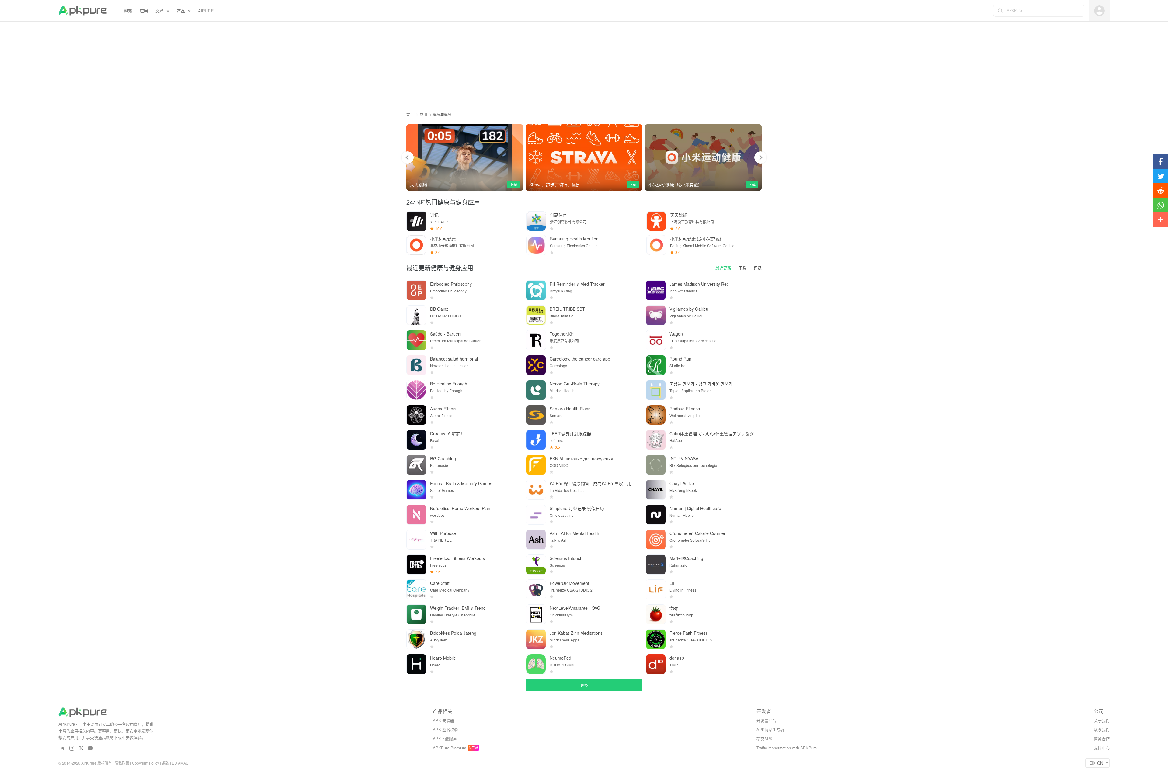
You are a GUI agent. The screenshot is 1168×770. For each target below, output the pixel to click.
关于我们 (1102, 720)
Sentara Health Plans (570, 409)
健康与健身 (442, 114)
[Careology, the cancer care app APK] (536, 365)
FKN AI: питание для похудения (581, 458)
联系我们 (1102, 729)
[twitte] (81, 748)
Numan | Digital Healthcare (695, 508)
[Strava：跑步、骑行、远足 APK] (464, 157)
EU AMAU (180, 762)
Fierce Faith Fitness (688, 633)
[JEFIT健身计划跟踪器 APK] (536, 440)
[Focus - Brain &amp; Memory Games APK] (416, 490)
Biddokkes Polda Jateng (453, 633)
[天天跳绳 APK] (656, 221)
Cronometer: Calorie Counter (697, 533)
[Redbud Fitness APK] (656, 415)
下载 (513, 184)
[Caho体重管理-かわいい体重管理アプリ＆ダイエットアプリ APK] (656, 440)
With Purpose (443, 533)
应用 (423, 114)
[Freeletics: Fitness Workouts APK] (416, 564)
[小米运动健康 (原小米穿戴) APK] (584, 157)
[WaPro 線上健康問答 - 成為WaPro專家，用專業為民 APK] (536, 490)
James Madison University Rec (699, 284)
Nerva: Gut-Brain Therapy (575, 384)
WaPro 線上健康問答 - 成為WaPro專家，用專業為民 (594, 483)
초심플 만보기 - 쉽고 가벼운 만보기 (700, 384)
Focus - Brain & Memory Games (461, 483)
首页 (410, 114)
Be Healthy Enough (448, 384)
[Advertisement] (583, 64)
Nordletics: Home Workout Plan (460, 508)
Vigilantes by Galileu (688, 309)
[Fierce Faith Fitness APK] (656, 639)
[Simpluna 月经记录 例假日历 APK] (536, 515)
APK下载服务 (445, 738)
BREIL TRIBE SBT (567, 309)
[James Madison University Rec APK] (656, 290)
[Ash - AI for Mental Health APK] (536, 540)
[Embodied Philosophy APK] (416, 290)
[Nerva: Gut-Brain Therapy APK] (536, 390)
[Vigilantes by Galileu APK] (656, 315)
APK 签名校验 (445, 729)
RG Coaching (443, 458)
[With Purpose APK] (416, 540)
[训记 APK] (416, 221)
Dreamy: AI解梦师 (447, 433)
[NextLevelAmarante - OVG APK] (536, 614)
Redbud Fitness (684, 409)
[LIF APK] (656, 589)
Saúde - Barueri (445, 334)
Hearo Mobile (443, 658)
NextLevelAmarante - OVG (575, 608)
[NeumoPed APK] (536, 664)
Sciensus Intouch (566, 558)
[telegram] (62, 748)
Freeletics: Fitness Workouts (457, 558)
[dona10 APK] (656, 664)
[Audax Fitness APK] (416, 415)
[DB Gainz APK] (416, 315)
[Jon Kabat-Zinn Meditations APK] (536, 639)
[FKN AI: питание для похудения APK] (536, 465)
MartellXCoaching (686, 558)
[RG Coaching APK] (416, 465)
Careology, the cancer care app (580, 359)
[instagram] (71, 748)
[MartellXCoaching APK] (656, 564)
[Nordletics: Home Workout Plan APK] (416, 515)
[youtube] (90, 748)
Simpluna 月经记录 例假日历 (577, 508)
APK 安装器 (443, 720)
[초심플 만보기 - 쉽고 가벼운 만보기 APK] (656, 390)
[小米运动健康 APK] (416, 245)
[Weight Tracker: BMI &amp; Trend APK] (416, 614)
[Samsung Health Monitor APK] (536, 245)
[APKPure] (82, 11)
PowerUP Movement (569, 583)
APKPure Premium (449, 748)
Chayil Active (681, 483)
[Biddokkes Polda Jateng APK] (416, 639)
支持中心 (1102, 748)
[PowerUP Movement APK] (536, 589)
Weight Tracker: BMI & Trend (458, 608)
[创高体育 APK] (536, 221)
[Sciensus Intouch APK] (536, 564)
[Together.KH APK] (536, 340)
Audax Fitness (443, 409)
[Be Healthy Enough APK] (416, 390)
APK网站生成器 (770, 729)
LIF (672, 583)
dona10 (676, 658)
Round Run (680, 359)
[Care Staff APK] (416, 589)
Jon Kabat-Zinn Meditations (576, 633)
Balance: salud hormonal (454, 359)
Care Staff (439, 583)
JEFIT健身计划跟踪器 (570, 433)
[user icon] (1099, 10)
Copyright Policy (145, 762)
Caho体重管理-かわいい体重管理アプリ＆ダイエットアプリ (713, 433)
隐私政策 (122, 762)
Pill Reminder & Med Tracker (577, 284)
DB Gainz (439, 309)
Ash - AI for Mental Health (574, 533)
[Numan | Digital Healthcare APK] (656, 515)
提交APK (764, 738)
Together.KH (562, 334)
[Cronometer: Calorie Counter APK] (656, 540)
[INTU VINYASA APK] (656, 465)
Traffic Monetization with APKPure (786, 748)
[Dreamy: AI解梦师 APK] (416, 440)
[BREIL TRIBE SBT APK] (536, 315)
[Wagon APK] (656, 340)
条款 (165, 762)
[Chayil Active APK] (656, 490)
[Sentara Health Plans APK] (536, 415)
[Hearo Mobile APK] (416, 664)
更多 (584, 685)
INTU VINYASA (683, 458)
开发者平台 (766, 720)
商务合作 (1102, 738)
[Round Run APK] (656, 365)
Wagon (676, 334)
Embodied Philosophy (451, 284)
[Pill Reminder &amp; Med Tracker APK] (536, 290)
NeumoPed (560, 658)
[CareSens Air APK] (703, 157)
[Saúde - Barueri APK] (416, 340)
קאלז (673, 608)
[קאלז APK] (656, 614)
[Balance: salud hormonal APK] (416, 365)
